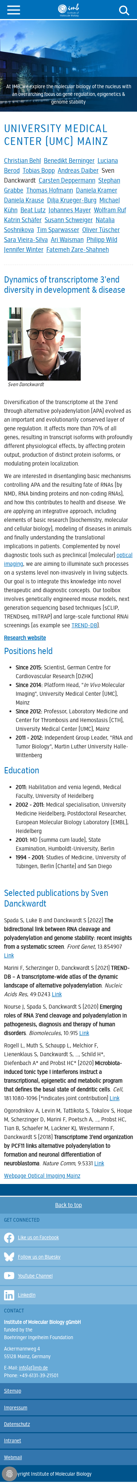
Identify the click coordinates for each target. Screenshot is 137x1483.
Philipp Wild (102, 240)
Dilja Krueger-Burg (71, 200)
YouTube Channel (35, 1276)
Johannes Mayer (70, 210)
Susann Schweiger (69, 220)
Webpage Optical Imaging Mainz (42, 1176)
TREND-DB (84, 625)
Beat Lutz (33, 210)
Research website (25, 638)
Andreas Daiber (78, 171)
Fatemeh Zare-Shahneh (77, 250)
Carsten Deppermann (67, 180)
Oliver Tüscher (101, 230)
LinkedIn (26, 1295)
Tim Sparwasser (58, 230)
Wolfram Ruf (110, 210)
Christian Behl (22, 161)
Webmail (13, 1457)
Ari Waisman (67, 240)
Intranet (12, 1441)
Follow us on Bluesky (39, 1257)
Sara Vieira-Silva (26, 240)
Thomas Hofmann (49, 190)
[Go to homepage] (68, 10)
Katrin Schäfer (23, 220)
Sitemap (12, 1391)
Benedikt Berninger (69, 161)
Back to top (68, 1205)
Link (9, 955)
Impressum (15, 1408)
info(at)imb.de (33, 1368)
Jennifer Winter (23, 250)
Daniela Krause (24, 200)
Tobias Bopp (39, 171)
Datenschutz (17, 1424)
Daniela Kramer (96, 190)
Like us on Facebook (38, 1237)
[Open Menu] (13, 9)
